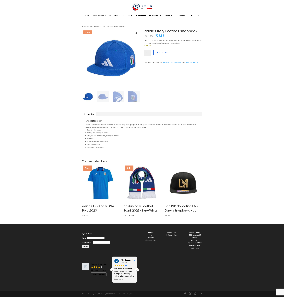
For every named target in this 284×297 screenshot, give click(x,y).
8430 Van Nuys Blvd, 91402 (194, 246)
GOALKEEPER (141, 16)
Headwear (97, 26)
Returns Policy (171, 235)
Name (84, 238)
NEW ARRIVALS (99, 16)
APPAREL (127, 16)
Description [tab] (89, 114)
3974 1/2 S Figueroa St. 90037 (194, 241)
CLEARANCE (180, 16)
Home (84, 26)
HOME (88, 16)
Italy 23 (189, 62)
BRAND (168, 16)
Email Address (87, 242)
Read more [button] (118, 279)
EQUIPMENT (154, 16)
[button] (136, 33)
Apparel (90, 26)
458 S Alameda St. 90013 (194, 236)
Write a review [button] (99, 274)
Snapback (195, 62)
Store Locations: (195, 232)
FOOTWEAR (113, 16)
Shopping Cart (150, 240)
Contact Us (171, 232)
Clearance (150, 238)
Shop (150, 235)
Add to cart (162, 52)
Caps (103, 26)
